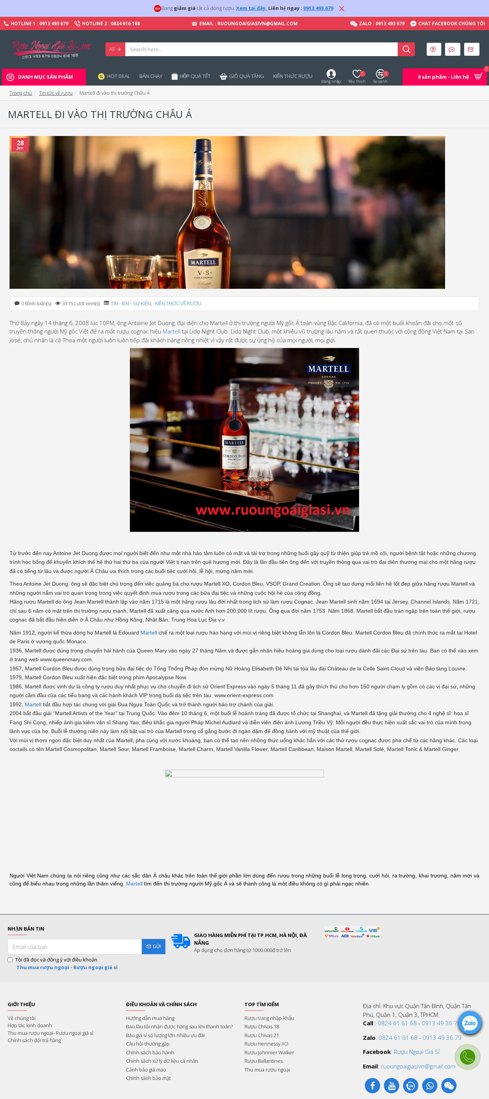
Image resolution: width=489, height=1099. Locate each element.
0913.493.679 (318, 8)
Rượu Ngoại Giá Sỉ (416, 1051)
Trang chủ (21, 92)
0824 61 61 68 (397, 1023)
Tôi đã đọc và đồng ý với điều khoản (66, 963)
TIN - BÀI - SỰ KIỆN (131, 303)
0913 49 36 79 (441, 1023)
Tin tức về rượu (56, 92)
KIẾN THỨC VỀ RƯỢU (178, 303)
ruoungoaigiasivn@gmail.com (418, 1066)
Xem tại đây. (251, 8)
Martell (171, 331)
